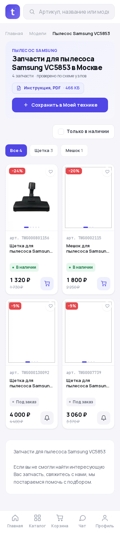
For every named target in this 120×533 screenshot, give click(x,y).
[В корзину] (47, 283)
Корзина (59, 526)
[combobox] (74, 12)
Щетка (44, 150)
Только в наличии (88, 131)
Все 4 (16, 150)
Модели (37, 33)
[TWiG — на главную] (12, 11)
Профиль (105, 526)
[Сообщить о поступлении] (47, 418)
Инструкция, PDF (52, 88)
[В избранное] (50, 171)
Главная (14, 33)
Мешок (74, 150)
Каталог (37, 526)
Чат (82, 526)
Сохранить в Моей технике (64, 105)
